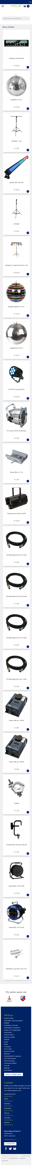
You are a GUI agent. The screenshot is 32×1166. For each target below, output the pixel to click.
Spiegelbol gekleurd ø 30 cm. (16, 307)
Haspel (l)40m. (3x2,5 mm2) (16, 886)
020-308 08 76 (8, 1120)
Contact (8, 1083)
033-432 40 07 (8, 1096)
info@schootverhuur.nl (10, 1140)
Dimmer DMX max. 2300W (16, 762)
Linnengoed (7, 1047)
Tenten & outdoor (9, 1035)
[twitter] (10, 1148)
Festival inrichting (8, 1018)
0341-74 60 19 (8, 1106)
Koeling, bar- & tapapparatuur (12, 1030)
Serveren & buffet (9, 1051)
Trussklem (16, 803)
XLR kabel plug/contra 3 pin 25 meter (16, 596)
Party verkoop (8, 1070)
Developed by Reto (25, 1156)
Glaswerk (6, 1039)
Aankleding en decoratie (11, 1025)
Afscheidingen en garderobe (12, 1028)
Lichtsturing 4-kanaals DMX (16, 58)
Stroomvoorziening (9, 1061)
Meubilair (6, 1023)
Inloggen (30, 2)
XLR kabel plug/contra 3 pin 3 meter (16, 555)
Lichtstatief (16, 224)
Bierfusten (7, 1068)
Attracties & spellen (9, 1037)
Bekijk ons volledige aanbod (13, 1074)
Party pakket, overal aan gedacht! (13, 1021)
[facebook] (6, 1148)
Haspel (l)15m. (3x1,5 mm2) (16, 927)
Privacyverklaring (13, 1158)
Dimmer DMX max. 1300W (16, 720)
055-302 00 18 (8, 1125)
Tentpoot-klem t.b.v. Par (16, 472)
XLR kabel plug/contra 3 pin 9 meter (16, 638)
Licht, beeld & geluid (10, 1058)
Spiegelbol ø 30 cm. (16, 100)
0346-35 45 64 (8, 1111)
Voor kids (6, 1066)
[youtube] (15, 1148)
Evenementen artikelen (10, 1063)
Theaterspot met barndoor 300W (16, 513)
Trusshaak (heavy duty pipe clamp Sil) (16, 845)
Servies (6, 1042)
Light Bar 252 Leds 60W (16, 182)
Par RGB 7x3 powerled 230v (16, 389)
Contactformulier (10, 1144)
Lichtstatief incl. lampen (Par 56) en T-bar (16, 265)
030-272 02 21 (8, 1101)
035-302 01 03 (8, 1115)
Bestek (6, 1044)
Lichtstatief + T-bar (16, 141)
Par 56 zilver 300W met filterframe (16, 431)
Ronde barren (8, 1032)
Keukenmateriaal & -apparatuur (12, 1056)
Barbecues (7, 1054)
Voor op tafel (7, 1049)
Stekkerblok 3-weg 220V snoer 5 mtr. (16, 969)
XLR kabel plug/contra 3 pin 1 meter (16, 679)
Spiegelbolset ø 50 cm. (16, 348)
